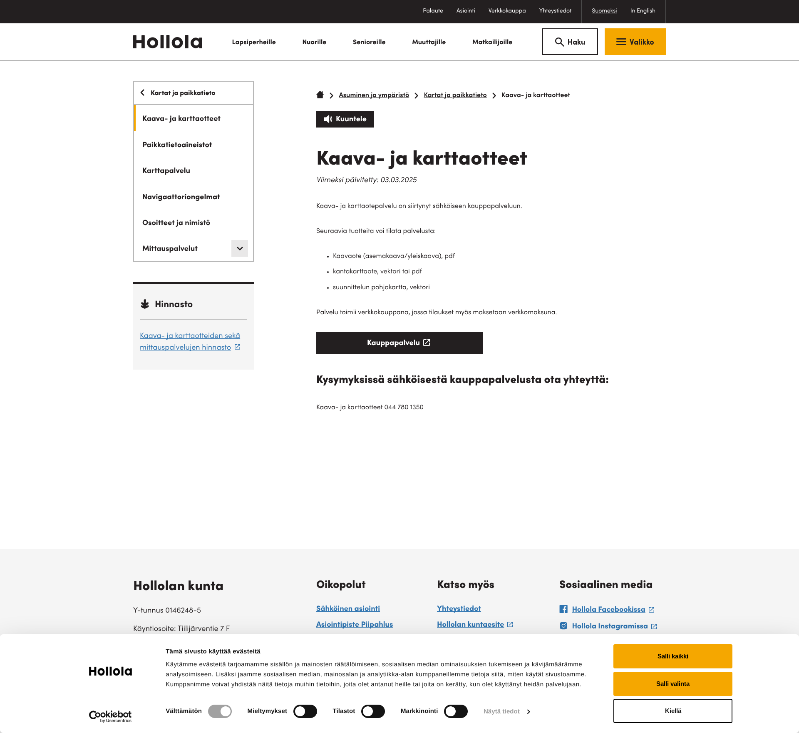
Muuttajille (429, 43)
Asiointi (466, 11)
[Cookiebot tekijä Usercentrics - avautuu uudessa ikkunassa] (110, 716)
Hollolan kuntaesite (475, 626)
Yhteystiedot (555, 11)
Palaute (436, 15)
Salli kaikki (673, 656)
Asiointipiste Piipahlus (354, 625)
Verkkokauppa (511, 15)
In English (642, 11)
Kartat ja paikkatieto (455, 96)
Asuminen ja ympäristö (374, 96)
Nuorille (314, 43)
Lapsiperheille (253, 43)
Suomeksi (604, 11)
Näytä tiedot (502, 711)
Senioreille (369, 43)
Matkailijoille (492, 43)
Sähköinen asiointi (348, 609)
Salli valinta (673, 683)
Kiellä (673, 710)
